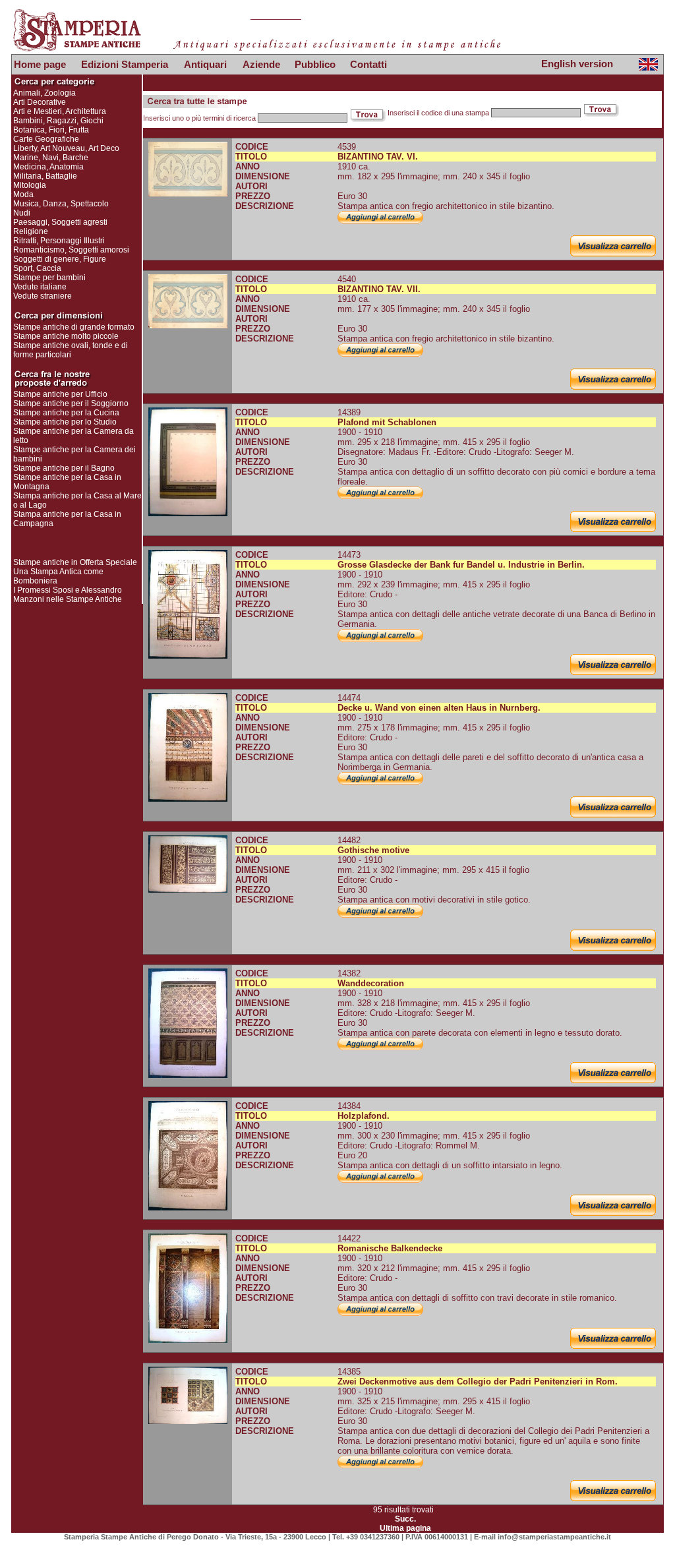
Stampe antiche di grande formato (73, 327)
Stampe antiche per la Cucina (66, 412)
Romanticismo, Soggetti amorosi (71, 249)
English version (577, 63)
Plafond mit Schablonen (387, 422)
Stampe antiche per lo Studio (65, 422)
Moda (23, 194)
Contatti (368, 64)
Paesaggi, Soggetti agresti (60, 222)
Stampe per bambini (49, 277)
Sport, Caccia (37, 268)
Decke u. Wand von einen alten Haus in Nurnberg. (439, 708)
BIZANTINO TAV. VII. (379, 289)
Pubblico (315, 64)
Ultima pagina (405, 1528)
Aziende (261, 64)
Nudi (21, 213)
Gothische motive (373, 850)
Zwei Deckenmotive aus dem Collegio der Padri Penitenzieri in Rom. (478, 1381)
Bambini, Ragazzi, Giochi (58, 120)
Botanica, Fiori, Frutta (51, 129)
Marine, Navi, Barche (50, 157)
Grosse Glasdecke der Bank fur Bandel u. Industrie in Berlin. (461, 565)
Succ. (405, 1519)
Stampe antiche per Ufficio (60, 394)
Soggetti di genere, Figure (59, 259)
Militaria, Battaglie (45, 176)
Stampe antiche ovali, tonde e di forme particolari (70, 350)
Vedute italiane (40, 286)
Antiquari (205, 64)
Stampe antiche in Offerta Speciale (75, 562)
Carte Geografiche (46, 139)
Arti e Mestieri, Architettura (59, 111)
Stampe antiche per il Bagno (64, 468)
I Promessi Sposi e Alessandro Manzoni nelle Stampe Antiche (67, 594)
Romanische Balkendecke (390, 1248)
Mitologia (29, 185)
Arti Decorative (39, 102)
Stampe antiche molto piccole (66, 336)
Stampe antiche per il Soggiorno (71, 403)
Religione (30, 231)
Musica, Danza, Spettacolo (61, 203)
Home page (40, 64)
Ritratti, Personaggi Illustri (59, 240)
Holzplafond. (364, 1116)
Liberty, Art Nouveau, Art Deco (66, 148)
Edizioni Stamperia (124, 64)
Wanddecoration (371, 983)
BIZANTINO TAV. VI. (378, 157)
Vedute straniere (42, 296)
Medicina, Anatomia (48, 166)
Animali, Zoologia (44, 93)
